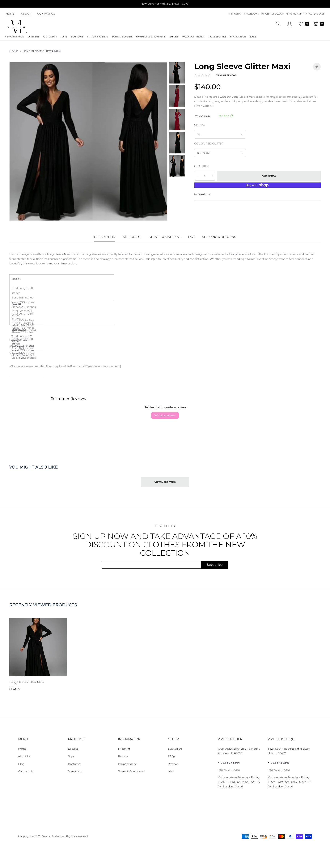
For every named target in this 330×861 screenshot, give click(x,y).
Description (104, 237)
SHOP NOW (180, 3)
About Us (24, 756)
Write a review (165, 415)
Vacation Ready (193, 36)
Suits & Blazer (122, 36)
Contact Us (46, 13)
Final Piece (238, 36)
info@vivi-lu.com (272, 13)
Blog (21, 764)
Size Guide (175, 748)
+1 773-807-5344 (229, 762)
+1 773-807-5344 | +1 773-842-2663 (305, 13)
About (26, 13)
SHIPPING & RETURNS (219, 237)
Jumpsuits (75, 771)
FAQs (171, 756)
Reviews (173, 764)
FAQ (191, 237)
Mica (171, 771)
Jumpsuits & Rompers (151, 36)
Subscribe (215, 565)
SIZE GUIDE (132, 237)
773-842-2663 (280, 762)
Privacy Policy (127, 764)
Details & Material (164, 237)
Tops (71, 756)
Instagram (236, 13)
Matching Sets (97, 36)
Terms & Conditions (131, 771)
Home (10, 13)
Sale (253, 36)
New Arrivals (14, 36)
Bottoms (74, 764)
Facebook (250, 13)
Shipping (124, 748)
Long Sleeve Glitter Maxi (26, 682)
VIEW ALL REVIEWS (226, 75)
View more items (165, 482)
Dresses (73, 748)
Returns (123, 756)
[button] (202, 75)
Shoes (173, 36)
